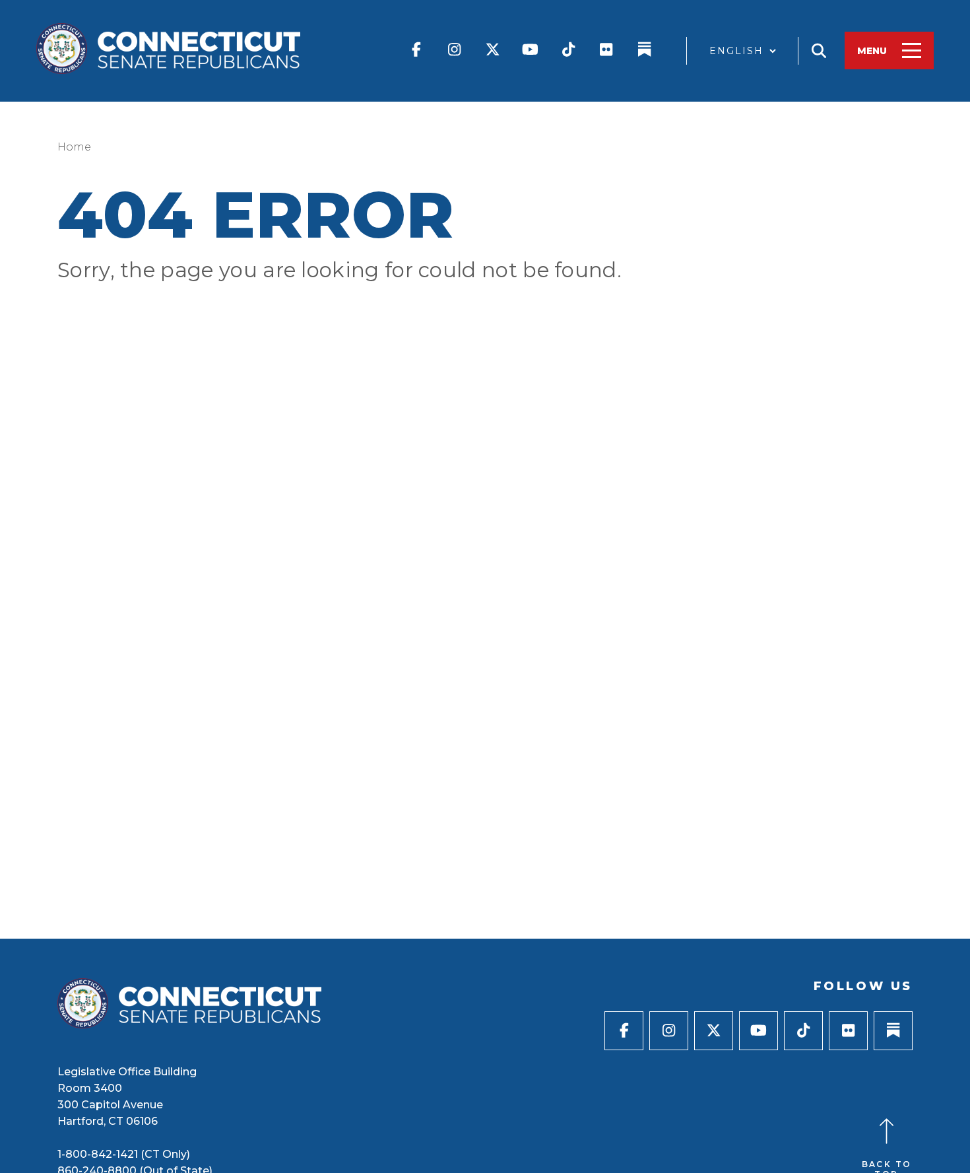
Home (74, 147)
